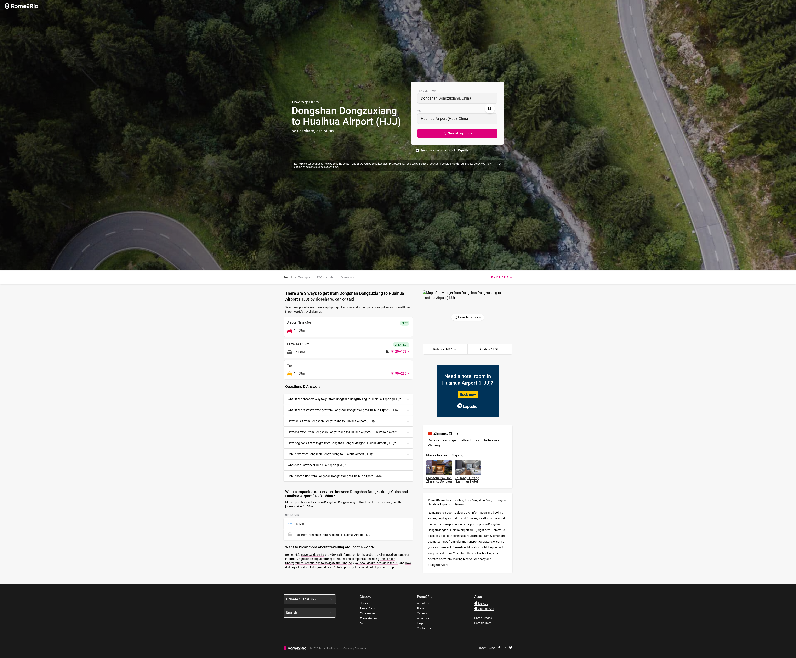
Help (420, 623)
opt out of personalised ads (309, 167)
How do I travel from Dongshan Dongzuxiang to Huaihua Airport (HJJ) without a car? (342, 432)
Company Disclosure (354, 648)
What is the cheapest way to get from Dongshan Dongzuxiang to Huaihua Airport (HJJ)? (344, 399)
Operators (347, 277)
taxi (332, 131)
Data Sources (482, 623)
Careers (422, 613)
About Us (423, 603)
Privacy (482, 648)
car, (319, 131)
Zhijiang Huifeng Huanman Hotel (467, 479)
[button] (457, 133)
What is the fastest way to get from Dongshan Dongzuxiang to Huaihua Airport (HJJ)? (343, 410)
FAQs (320, 277)
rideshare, (306, 131)
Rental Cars (367, 608)
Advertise (423, 618)
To (419, 111)
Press (420, 608)
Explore (500, 277)
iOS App (483, 603)
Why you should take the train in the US (373, 563)
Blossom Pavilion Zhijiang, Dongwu (439, 479)
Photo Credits (483, 618)
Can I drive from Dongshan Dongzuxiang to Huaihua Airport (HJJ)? (331, 454)
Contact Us (424, 628)
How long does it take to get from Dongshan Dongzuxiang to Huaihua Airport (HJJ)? (342, 443)
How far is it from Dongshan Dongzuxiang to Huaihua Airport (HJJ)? (331, 421)
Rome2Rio (434, 512)
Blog (363, 623)
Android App (486, 608)
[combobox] (457, 98)
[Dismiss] (500, 163)
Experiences (367, 613)
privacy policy (472, 163)
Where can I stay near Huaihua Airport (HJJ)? (317, 465)
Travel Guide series (312, 554)
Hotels (364, 603)
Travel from (427, 90)
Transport (304, 277)
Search (288, 277)
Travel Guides (368, 618)
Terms (491, 648)
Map (332, 277)
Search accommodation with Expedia (444, 150)
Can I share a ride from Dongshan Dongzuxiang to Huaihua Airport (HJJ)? (335, 476)
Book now (468, 394)
